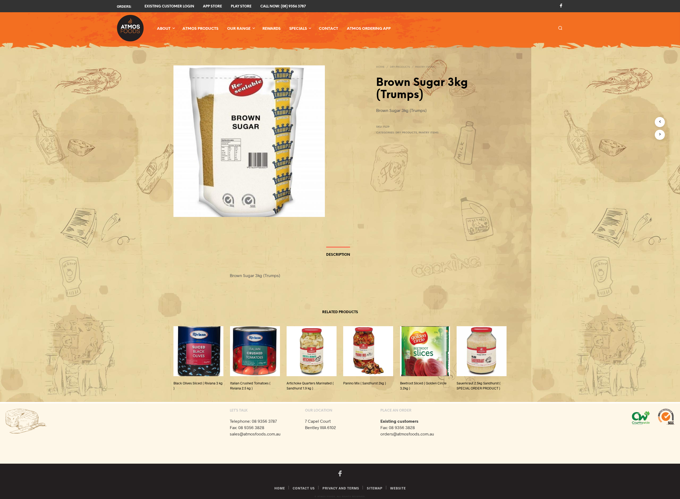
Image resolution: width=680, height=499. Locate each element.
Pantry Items (424, 67)
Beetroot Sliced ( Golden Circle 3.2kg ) (423, 385)
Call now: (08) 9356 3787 (283, 6)
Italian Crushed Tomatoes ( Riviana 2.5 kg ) (250, 385)
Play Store (241, 6)
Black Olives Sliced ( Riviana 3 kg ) (198, 385)
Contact (328, 29)
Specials (298, 29)
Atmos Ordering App (369, 29)
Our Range (238, 29)
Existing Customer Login (169, 6)
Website (398, 488)
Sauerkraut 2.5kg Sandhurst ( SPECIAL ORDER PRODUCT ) (478, 385)
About (164, 29)
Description (338, 255)
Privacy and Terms (340, 488)
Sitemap (374, 488)
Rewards (271, 29)
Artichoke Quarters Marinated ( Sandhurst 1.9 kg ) (310, 385)
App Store (212, 6)
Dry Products (400, 67)
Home (380, 67)
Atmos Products (200, 29)
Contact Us (304, 488)
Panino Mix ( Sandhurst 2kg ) (364, 383)
